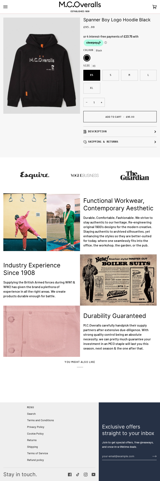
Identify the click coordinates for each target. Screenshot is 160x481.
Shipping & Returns (103, 141)
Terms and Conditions (40, 420)
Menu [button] (30, 407)
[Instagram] (86, 474)
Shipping (32, 446)
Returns (32, 440)
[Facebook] (70, 474)
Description (97, 131)
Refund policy (35, 460)
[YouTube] (93, 474)
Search (31, 413)
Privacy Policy (35, 427)
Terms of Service (37, 453)
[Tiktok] (78, 474)
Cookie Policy (35, 433)
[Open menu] (9, 7)
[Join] (151, 456)
